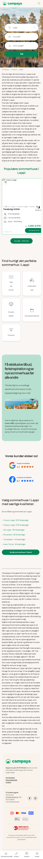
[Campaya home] (12, 3)
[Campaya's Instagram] (35, 798)
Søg (21, 54)
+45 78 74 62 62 (21, 768)
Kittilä (32, 207)
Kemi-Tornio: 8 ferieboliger (14, 544)
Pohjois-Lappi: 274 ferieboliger (16, 525)
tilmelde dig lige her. (12, 797)
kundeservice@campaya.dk (16, 770)
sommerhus (29, 717)
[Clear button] (34, 28)
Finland (14, 69)
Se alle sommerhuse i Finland (21, 552)
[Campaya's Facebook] (30, 798)
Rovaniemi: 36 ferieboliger (14, 534)
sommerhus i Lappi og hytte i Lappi (16, 737)
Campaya (5, 69)
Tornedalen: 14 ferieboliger (14, 539)
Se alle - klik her (21, 241)
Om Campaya (10, 778)
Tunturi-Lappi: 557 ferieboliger (16, 520)
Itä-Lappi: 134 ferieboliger (14, 530)
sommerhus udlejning (32, 723)
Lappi (21, 69)
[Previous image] (6, 206)
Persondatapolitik (11, 780)
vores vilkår (9, 423)
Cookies (8, 782)
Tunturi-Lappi (22, 207)
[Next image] (36, 206)
